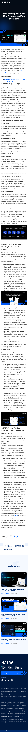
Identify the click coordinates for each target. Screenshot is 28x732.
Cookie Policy (9, 705)
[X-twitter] (5, 680)
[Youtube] (8, 680)
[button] (7, 536)
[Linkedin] (12, 680)
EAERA (16, 515)
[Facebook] (2, 680)
